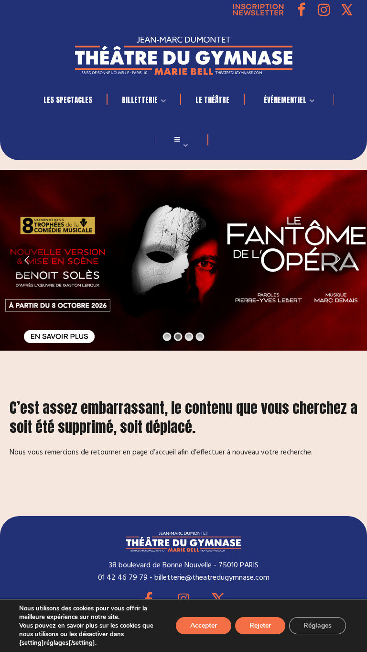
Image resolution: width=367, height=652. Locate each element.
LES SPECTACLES (67, 99)
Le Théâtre (212, 99)
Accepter (203, 625)
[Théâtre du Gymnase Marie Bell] (183, 53)
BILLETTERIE (140, 99)
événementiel (285, 99)
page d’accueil (154, 452)
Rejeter (260, 625)
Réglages (317, 625)
